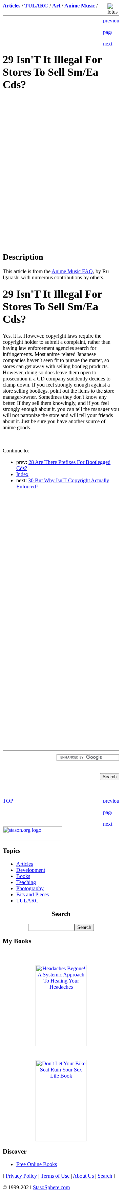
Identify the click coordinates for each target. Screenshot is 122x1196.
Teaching (26, 882)
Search (105, 1176)
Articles (24, 864)
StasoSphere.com (51, 1187)
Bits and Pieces (32, 894)
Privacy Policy (21, 1176)
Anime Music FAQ (72, 271)
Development (30, 870)
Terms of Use (55, 1176)
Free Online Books (36, 1164)
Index (22, 474)
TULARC (27, 900)
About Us (83, 1176)
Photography (30, 888)
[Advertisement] (61, 145)
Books (23, 876)
